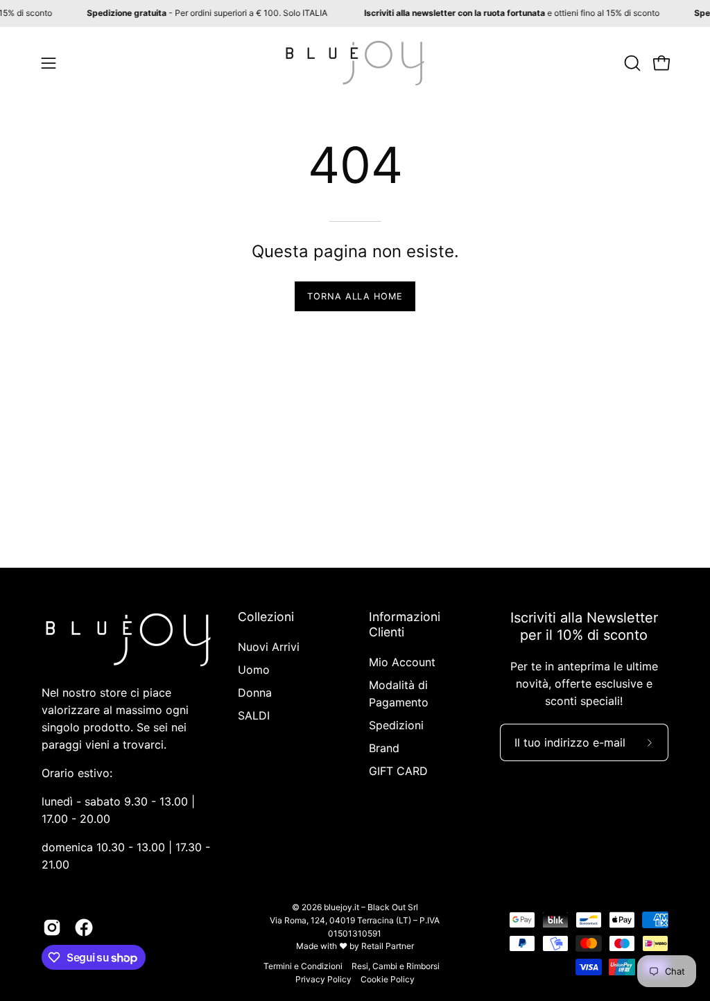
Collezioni (266, 616)
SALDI (254, 715)
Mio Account (402, 662)
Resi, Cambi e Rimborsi (396, 966)
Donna (255, 692)
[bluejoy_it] (355, 63)
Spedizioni (396, 725)
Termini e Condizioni (303, 966)
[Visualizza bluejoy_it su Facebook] (83, 927)
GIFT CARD (398, 771)
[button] (631, 63)
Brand (384, 748)
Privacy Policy (323, 979)
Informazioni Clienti (404, 624)
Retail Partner (387, 946)
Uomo (254, 670)
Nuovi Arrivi (269, 647)
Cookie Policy (388, 979)
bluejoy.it (341, 907)
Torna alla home (355, 296)
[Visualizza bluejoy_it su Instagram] (52, 927)
